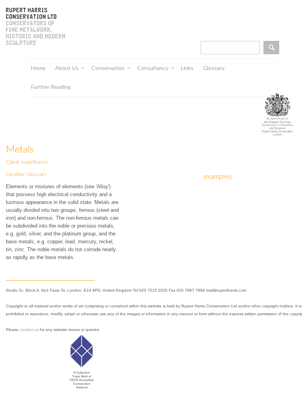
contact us (29, 329)
